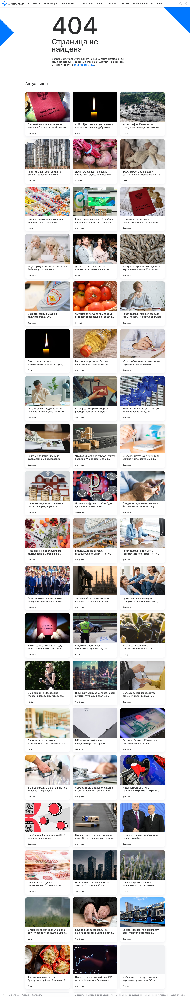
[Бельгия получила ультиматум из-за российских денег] (142, 398)
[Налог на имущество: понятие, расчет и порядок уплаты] (47, 493)
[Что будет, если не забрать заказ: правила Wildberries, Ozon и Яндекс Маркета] (95, 446)
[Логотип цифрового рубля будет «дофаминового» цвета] (95, 493)
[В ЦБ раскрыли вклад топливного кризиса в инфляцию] (47, 777)
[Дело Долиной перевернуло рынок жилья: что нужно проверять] (142, 683)
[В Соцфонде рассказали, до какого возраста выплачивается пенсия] (95, 919)
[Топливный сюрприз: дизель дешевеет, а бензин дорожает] (95, 588)
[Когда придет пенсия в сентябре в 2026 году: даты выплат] (47, 256)
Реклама (25, 995)
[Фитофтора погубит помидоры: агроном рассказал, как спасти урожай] (95, 303)
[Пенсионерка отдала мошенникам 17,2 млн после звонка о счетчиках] (47, 872)
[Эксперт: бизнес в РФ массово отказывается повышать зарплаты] (142, 730)
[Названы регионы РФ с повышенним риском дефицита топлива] (142, 777)
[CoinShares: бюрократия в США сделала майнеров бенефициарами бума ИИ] (47, 825)
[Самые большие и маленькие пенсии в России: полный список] (47, 114)
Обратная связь (178, 995)
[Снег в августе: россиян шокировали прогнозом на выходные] (142, 872)
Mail (5, 995)
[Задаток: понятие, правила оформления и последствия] (47, 446)
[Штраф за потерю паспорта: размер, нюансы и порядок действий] (95, 398)
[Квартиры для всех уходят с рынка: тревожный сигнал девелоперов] (47, 161)
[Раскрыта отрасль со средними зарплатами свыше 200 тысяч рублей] (142, 256)
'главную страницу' (84, 64)
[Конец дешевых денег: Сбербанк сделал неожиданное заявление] (95, 209)
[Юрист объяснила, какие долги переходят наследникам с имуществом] (142, 351)
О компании (14, 995)
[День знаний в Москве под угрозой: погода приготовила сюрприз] (47, 683)
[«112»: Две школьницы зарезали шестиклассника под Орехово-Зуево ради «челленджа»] (95, 114)
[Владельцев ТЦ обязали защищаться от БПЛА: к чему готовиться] (95, 540)
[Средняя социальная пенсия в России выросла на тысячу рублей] (142, 493)
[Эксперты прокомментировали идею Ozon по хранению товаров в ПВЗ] (95, 825)
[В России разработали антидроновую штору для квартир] (95, 730)
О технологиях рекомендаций (129, 995)
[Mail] (4, 3)
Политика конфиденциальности (99, 995)
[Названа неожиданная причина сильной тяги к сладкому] (47, 209)
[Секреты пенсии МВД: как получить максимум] (47, 303)
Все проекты (36, 995)
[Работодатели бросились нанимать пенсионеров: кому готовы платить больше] (142, 540)
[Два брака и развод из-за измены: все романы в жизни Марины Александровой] (95, 256)
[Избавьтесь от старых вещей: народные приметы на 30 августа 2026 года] (142, 967)
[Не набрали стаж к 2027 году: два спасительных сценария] (47, 635)
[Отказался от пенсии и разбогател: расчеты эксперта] (142, 209)
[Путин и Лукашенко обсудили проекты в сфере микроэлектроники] (142, 825)
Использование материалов (156, 995)
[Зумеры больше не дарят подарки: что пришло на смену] (142, 588)
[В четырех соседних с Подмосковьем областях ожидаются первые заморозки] (142, 635)
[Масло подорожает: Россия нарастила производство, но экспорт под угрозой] (95, 351)
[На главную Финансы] (15, 3)
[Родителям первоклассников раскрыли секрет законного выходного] (47, 588)
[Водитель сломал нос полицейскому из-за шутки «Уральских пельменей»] (95, 635)
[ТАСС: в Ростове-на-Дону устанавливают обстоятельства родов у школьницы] (142, 161)
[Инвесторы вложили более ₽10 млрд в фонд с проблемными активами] (95, 967)
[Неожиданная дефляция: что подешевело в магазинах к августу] (47, 540)
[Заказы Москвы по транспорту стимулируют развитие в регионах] (142, 919)
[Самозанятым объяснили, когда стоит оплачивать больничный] (95, 777)
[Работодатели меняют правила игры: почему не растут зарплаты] (142, 303)
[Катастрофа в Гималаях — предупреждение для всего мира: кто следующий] (142, 114)
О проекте (79, 995)
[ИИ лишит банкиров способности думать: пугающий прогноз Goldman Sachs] (95, 683)
